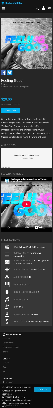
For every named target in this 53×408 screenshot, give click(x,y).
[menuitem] (4, 8)
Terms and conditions (11, 347)
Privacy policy (8, 343)
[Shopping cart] (49, 8)
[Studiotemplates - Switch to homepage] (14, 2)
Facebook (8, 382)
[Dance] (2, 14)
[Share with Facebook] (3, 72)
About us (6, 338)
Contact (6, 363)
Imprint (5, 352)
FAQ (4, 372)
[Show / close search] (37, 8)
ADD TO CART (10, 110)
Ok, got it (43, 389)
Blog (4, 367)
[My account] (43, 8)
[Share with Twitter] (9, 72)
